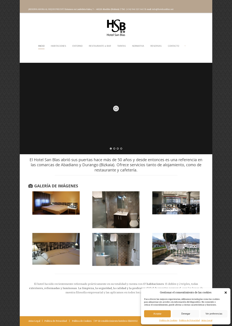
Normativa (138, 46)
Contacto (173, 46)
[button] (225, 292)
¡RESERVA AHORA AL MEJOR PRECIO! (46, 9)
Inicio (41, 46)
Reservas (156, 46)
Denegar (185, 313)
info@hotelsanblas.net (162, 9)
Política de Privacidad (189, 320)
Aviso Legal (206, 320)
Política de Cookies (168, 320)
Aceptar (157, 313)
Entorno (77, 46)
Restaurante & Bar (100, 46)
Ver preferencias (213, 313)
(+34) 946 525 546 (135, 9)
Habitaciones (58, 46)
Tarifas (121, 46)
